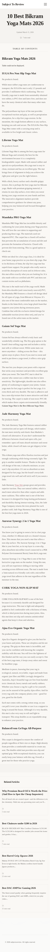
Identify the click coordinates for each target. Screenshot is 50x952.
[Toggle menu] (45, 4)
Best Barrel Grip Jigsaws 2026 (17, 855)
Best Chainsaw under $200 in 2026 (19, 823)
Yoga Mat (19, 485)
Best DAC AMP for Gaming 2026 (19, 888)
